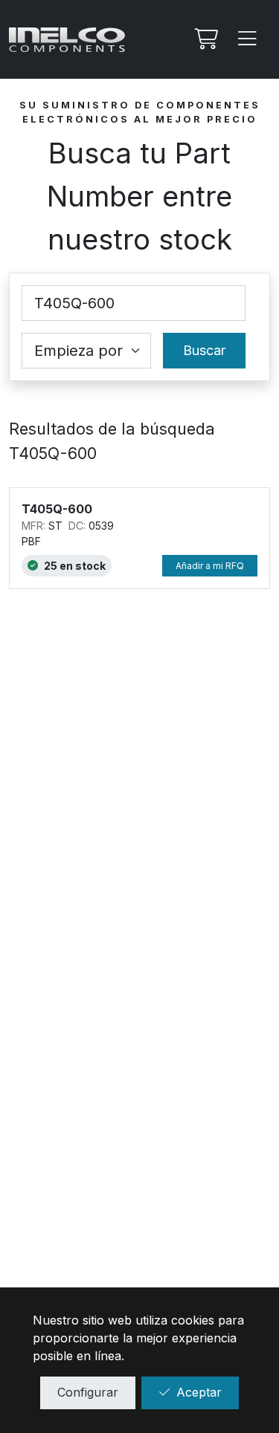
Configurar (87, 1392)
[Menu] (248, 39)
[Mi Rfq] (204, 39)
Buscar (204, 350)
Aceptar (199, 1392)
